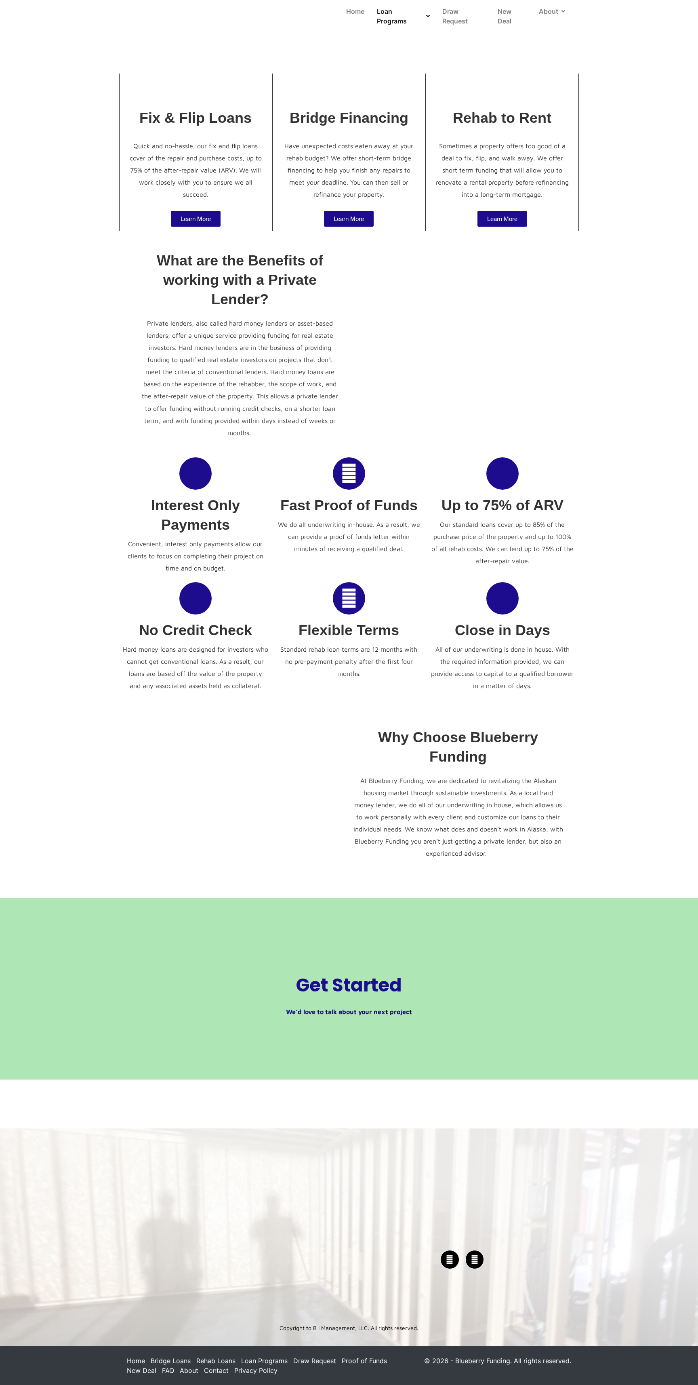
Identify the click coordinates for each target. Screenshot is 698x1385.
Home (355, 11)
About (548, 11)
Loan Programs (392, 16)
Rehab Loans (215, 1361)
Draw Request (455, 16)
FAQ (168, 1370)
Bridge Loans (171, 1361)
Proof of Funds (364, 1361)
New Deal (504, 16)
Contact (216, 1370)
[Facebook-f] (449, 1259)
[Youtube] (474, 1259)
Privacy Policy (256, 1370)
